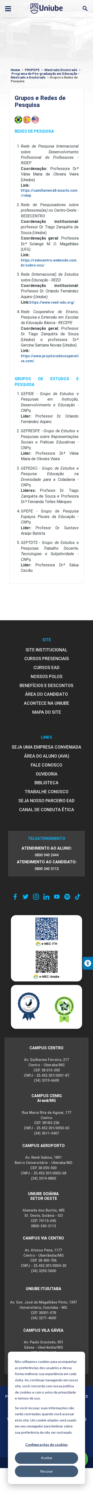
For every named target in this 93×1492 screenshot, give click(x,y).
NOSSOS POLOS (46, 676)
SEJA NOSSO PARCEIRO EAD (46, 800)
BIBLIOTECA (46, 782)
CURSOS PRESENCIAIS (46, 658)
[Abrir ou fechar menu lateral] (8, 8)
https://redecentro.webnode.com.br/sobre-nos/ (49, 262)
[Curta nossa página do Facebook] (15, 897)
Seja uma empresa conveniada (46, 747)
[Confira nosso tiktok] (78, 897)
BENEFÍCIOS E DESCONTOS (46, 685)
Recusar (46, 1471)
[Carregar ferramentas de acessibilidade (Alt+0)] (88, 963)
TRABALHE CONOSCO (46, 791)
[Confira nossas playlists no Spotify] (67, 897)
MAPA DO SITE (46, 712)
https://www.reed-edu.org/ (52, 302)
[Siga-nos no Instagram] (36, 897)
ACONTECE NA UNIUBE (46, 703)
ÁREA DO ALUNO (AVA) (46, 756)
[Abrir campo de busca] (85, 8)
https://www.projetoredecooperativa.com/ (50, 358)
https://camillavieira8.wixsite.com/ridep (49, 193)
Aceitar (46, 1458)
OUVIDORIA (47, 774)
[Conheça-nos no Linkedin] (46, 897)
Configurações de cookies (46, 1444)
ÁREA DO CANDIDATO (46, 694)
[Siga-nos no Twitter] (26, 897)
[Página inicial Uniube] (47, 8)
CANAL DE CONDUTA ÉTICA (46, 809)
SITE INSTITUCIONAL (46, 649)
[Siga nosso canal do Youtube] (57, 897)
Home (15, 70)
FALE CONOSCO (46, 765)
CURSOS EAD (46, 667)
